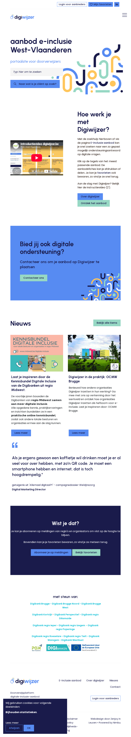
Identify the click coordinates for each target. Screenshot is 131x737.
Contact (115, 687)
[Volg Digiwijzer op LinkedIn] (116, 4)
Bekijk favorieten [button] (86, 552)
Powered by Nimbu (110, 722)
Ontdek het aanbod (93, 203)
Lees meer (21, 433)
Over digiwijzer (90, 196)
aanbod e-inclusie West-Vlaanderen (41, 45)
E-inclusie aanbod (102, 143)
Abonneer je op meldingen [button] (51, 552)
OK (29, 728)
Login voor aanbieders (72, 4)
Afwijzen (14, 728)
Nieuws (113, 680)
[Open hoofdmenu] (125, 15)
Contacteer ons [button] (33, 278)
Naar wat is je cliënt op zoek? (37, 84)
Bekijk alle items (107, 323)
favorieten (104, 173)
